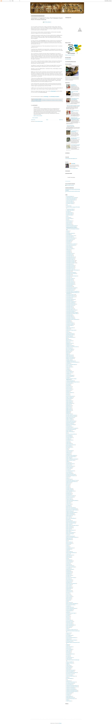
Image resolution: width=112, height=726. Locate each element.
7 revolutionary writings (70, 209)
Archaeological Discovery (70, 258)
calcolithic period (69, 359)
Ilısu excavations (68, 472)
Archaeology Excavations (43, 5)
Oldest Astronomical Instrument (71, 583)
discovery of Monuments (70, 396)
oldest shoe (68, 589)
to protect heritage (69, 666)
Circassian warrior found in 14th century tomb (75, 138)
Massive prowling (69, 520)
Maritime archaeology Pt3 (70, 514)
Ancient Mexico (68, 241)
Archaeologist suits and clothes (71, 273)
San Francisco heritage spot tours (71, 629)
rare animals (68, 614)
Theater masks (68, 658)
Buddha (67, 353)
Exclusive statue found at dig (70, 421)
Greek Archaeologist (69, 450)
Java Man (67, 486)
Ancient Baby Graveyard (70, 233)
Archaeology (73, 163)
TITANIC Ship (68, 665)
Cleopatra (67, 377)
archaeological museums (70, 266)
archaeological (68, 252)
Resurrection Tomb (69, 622)
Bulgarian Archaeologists (70, 357)
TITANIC (67, 664)
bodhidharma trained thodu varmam (72, 346)
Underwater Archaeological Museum (72, 685)
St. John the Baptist (69, 649)
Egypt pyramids (68, 406)
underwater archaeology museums (71, 691)
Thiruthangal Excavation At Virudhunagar (72, 659)
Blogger (60, 723)
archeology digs (68, 321)
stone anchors (68, 651)
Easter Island (68, 399)
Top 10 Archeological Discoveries (71, 672)
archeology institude (69, 325)
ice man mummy (68, 468)
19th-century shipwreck (70, 202)
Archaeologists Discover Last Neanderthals (75, 99)
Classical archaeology (69, 375)
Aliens (67, 219)
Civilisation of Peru (69, 372)
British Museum (68, 351)
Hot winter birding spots (70, 463)
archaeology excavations (54, 96)
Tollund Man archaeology (70, 670)
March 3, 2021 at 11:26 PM (38, 115)
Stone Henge (68, 652)
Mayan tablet (68, 531)
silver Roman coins (69, 641)
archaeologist (68, 271)
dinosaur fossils (68, 390)
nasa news (68, 563)
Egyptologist (68, 411)
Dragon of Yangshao (69, 397)
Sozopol (67, 645)
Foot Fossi (67, 441)
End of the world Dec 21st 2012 (71, 415)
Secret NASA (68, 636)
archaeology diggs (69, 285)
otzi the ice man (68, 595)
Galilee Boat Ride (69, 443)
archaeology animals (69, 279)
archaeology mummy (69, 307)
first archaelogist (68, 435)
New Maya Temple (69, 575)
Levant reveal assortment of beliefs (71, 500)
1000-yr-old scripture (69, 201)
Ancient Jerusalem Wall (70, 239)
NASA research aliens (69, 565)
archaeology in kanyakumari (70, 301)
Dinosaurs (67, 391)
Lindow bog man (69, 501)
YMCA (67, 699)
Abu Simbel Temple (69, 212)
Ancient (67, 232)
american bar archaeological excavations (72, 228)
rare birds (67, 615)
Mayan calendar (68, 524)
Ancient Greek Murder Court (70, 235)
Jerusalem (68, 487)
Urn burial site (68, 693)
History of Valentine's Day (70, 460)
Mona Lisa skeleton (69, 543)
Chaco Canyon (68, 365)
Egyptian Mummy (69, 409)
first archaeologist (69, 436)
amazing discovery (69, 224)
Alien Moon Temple (69, 218)
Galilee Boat (68, 442)
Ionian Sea (68, 476)
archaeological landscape (70, 265)
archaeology (46, 96)
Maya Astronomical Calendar (70, 521)
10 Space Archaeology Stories (71, 198)
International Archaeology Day (71, 475)
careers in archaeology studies (71, 364)
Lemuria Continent (69, 499)
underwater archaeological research (72, 686)
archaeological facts (69, 264)
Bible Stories (68, 339)
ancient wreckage (69, 247)
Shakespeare (68, 638)
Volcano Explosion (69, 696)
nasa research (68, 564)
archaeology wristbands (70, 317)
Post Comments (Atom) (39, 121)
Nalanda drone (68, 556)
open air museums (69, 591)
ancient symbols (68, 246)
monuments (68, 544)
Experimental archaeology (70, 422)
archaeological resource (70, 268)
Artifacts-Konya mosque (70, 327)
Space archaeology (69, 646)
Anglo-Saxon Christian (69, 248)
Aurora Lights (68, 332)
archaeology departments (70, 284)
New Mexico (68, 576)
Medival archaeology (69, 533)
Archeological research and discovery (72, 319)
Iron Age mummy (69, 479)
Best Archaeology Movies (70, 337)
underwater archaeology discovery (71, 690)
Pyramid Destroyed (69, 610)
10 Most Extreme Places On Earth (71, 197)
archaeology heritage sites (70, 299)
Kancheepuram (68, 492)
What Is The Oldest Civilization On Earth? (73, 105)
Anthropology (68, 249)
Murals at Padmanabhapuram (71, 552)
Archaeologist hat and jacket (70, 272)
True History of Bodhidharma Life (74, 85)
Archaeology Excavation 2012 (71, 295)
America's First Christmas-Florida (71, 225)
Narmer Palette (68, 557)
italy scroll (67, 485)
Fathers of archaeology (70, 431)
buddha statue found (69, 356)
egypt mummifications (69, 403)
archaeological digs (69, 255)
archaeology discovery (69, 290)
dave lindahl (68, 384)
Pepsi (67, 601)
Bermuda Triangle (69, 336)
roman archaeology (69, 623)
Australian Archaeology (70, 333)
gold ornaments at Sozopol (70, 444)
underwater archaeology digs (70, 689)
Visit (67, 181)
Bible (67, 338)
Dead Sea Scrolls (69, 386)
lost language (68, 505)
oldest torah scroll (69, 590)
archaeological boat (69, 254)
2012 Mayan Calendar (69, 203)
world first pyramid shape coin (71, 698)
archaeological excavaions (70, 260)
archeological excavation (70, 318)
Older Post (61, 119)
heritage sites (68, 454)
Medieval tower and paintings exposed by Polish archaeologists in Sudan (75, 118)
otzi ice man (68, 594)
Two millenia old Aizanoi (70, 683)
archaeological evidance (70, 259)
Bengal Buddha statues (70, 334)
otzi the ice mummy (69, 596)
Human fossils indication (70, 466)
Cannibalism (68, 363)
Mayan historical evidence (70, 530)
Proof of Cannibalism (69, 609)
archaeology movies (69, 306)
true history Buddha (69, 678)
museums (67, 553)
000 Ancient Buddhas (69, 196)
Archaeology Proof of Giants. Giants (71, 313)
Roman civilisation (69, 626)
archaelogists (68, 251)
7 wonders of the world (69, 210)
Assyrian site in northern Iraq (70, 330)
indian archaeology (69, 473)
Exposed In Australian (69, 423)
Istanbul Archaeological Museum (71, 481)
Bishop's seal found (69, 340)
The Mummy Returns (69, 657)
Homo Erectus (68, 462)
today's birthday (68, 667)
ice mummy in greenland (70, 470)
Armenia (67, 326)
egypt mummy (68, 404)
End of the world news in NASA (71, 416)
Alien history (68, 217)
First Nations (68, 438)
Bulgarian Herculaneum (70, 358)
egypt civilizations (69, 402)
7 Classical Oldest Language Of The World (73, 207)
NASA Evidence (68, 559)
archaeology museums (69, 308)
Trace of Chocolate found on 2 (71, 676)
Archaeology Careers (69, 280)
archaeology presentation (70, 311)
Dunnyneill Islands (69, 398)
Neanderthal (68, 570)
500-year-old (68, 205)
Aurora (67, 331)
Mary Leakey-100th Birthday (70, 518)
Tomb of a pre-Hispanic (70, 671)
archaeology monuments (70, 305)
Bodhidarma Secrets (69, 343)
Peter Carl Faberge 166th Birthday (71, 603)
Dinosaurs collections (69, 392)
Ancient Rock (68, 242)
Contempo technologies (70, 380)
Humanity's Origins (69, 467)
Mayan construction (69, 526)
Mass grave (68, 519)
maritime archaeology (69, 513)
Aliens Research (68, 222)
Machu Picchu (68, 506)
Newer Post (33, 119)
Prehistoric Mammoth (69, 607)
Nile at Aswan (68, 578)
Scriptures (67, 634)
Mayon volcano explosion (70, 532)
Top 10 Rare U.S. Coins (70, 673)
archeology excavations (70, 324)
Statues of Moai (68, 650)
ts (66, 679)
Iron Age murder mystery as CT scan (72, 480)
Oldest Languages (69, 587)
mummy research (69, 551)
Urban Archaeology (69, 692)
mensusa (67, 534)
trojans (67, 677)
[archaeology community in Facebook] (69, 185)
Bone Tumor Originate (69, 349)
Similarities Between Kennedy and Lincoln (73, 642)
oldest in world (68, 585)
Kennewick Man (68, 494)
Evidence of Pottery (69, 418)
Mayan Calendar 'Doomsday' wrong (72, 525)
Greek (67, 449)
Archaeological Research (70, 267)
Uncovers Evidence (69, 684)
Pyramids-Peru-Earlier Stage (70, 613)
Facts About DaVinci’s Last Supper (71, 428)
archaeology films (69, 298)
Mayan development (69, 527)
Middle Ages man (69, 538)
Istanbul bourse (68, 482)
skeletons (67, 644)
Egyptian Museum (69, 410)
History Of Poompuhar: (70, 125)
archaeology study (69, 314)
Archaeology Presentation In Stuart (71, 312)
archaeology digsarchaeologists (71, 287)
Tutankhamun (68, 680)
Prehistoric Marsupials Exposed (71, 608)
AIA (66, 216)
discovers (67, 393)
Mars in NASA (68, 517)
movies (67, 545)
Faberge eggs (68, 425)
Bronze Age (68, 352)
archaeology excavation (70, 278)
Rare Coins (68, 616)
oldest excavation (69, 584)
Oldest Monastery (69, 588)
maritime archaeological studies (71, 512)
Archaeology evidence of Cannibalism (72, 291)
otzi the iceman (68, 597)
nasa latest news (69, 562)
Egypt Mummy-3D (69, 405)
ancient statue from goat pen (70, 245)
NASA (67, 558)
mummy (67, 550)
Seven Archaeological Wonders (71, 637)
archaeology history (69, 300)
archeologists (68, 320)
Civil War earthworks (69, 371)
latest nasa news (69, 498)
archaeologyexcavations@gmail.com (71, 158)
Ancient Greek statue (69, 236)
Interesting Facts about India (70, 474)
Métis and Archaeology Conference (71, 537)
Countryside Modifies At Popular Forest (74, 131)
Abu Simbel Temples (69, 213)
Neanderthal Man (69, 571)
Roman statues (68, 627)
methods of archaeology (70, 536)
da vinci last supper (69, 383)
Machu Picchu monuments (70, 507)
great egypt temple (69, 447)
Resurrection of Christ (69, 621)
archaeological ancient (69, 253)
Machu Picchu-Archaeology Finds (71, 508)
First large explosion (69, 437)
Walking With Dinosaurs (70, 697)
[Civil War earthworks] (47, 22)
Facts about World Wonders (70, 429)
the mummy (68, 656)
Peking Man (68, 600)
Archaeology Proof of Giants (75, 144)
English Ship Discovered (70, 417)
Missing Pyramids (69, 539)
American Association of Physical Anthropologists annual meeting (71, 227)
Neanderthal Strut (69, 572)
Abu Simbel (68, 211)
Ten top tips (68, 655)
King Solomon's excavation (70, 495)
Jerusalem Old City (69, 488)
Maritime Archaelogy (69, 511)
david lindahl (68, 385)
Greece (67, 448)
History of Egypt (68, 457)
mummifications (68, 549)
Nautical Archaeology (69, 569)
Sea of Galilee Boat (69, 635)
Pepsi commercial (69, 602)
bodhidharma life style (69, 345)
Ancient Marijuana (69, 240)
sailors (67, 628)
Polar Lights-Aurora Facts (70, 604)
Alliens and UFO (68, 223)
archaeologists (53, 91)
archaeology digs (69, 286)
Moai (67, 540)
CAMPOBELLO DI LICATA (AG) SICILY (72, 362)
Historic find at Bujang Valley (70, 456)
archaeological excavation (70, 261)
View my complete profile (74, 168)
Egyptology (68, 412)
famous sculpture (69, 430)
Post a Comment (35, 117)
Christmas (67, 369)
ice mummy (68, 469)
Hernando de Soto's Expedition (71, 455)
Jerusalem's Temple (69, 489)
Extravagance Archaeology (70, 424)
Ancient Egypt (68, 234)
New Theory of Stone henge (70, 577)
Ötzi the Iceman (68, 598)
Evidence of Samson (69, 419)
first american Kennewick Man (71, 434)
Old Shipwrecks (68, 582)
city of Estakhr (68, 370)
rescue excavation (69, 620)
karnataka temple (69, 493)
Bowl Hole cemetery (69, 350)
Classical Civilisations (69, 376)
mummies (67, 546)
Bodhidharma (68, 344)
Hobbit (67, 461)
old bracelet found (69, 581)
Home (47, 119)
